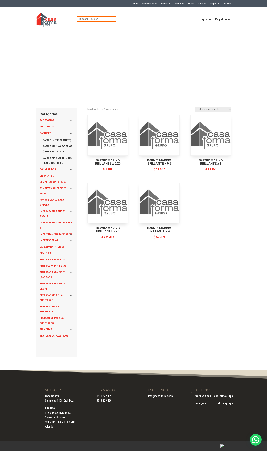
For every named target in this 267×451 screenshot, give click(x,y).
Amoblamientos (149, 3)
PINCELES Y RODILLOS (52, 259)
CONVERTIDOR (48, 169)
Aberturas (179, 3)
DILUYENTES (47, 175)
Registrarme (222, 19)
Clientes (202, 3)
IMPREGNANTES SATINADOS (56, 234)
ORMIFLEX (45, 253)
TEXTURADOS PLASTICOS (54, 335)
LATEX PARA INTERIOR (52, 246)
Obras (191, 3)
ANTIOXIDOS (47, 126)
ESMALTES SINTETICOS (53, 181)
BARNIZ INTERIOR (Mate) (57, 140)
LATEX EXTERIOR (49, 240)
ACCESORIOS (47, 120)
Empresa (214, 3)
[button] (256, 440)
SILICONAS (46, 329)
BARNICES (45, 133)
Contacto (227, 3)
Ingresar (206, 19)
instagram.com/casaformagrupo (214, 403)
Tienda (134, 3)
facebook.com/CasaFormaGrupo (214, 396)
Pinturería (165, 3)
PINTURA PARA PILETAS (53, 265)
